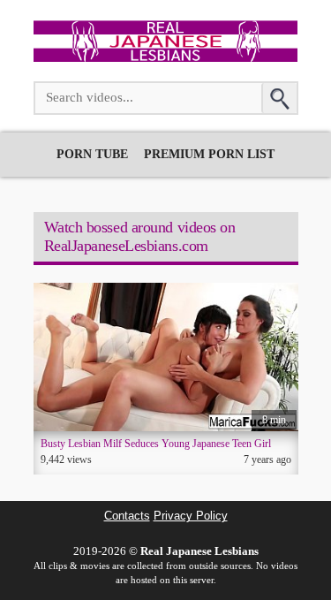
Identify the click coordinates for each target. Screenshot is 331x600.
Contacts (127, 516)
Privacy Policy (191, 516)
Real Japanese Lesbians (199, 551)
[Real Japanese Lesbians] (166, 57)
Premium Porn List (209, 154)
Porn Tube (92, 154)
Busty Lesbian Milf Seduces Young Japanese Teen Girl (156, 443)
